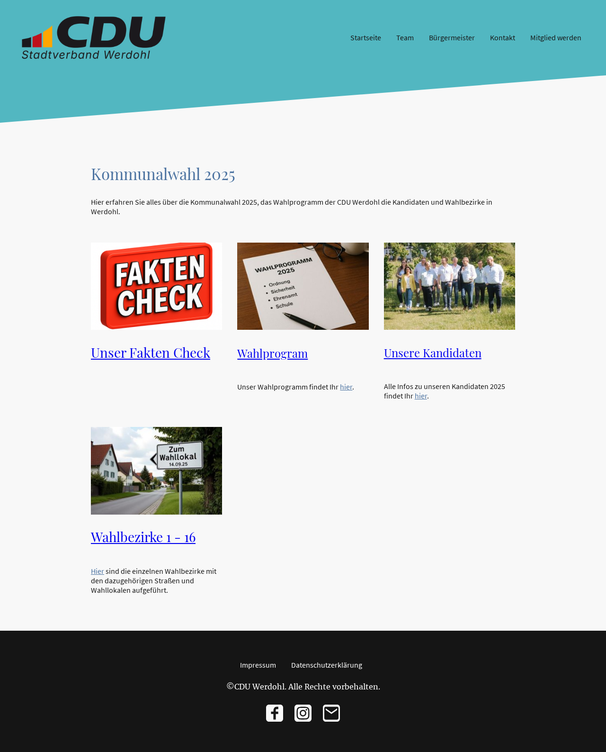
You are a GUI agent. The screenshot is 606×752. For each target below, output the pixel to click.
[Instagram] (303, 713)
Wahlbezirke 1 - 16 (143, 536)
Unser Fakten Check (150, 352)
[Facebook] (274, 713)
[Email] (331, 713)
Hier (97, 571)
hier (346, 386)
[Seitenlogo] (93, 37)
